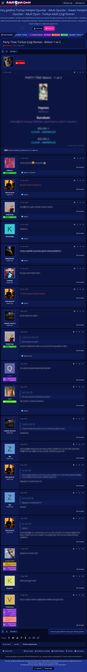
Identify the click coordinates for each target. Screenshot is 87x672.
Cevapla (81, 167)
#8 (83, 289)
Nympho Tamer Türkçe (59, 35)
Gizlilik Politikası (58, 651)
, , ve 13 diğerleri (23, 150)
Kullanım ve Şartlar (43, 651)
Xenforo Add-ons (52, 656)
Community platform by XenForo (23, 656)
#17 (83, 518)
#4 (83, 202)
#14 (83, 444)
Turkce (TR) (8, 651)
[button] (2, 3)
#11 (83, 364)
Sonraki (13, 51)
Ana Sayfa (80, 651)
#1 (83, 72)
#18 (83, 549)
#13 (83, 419)
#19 (83, 576)
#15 (83, 465)
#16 (83, 493)
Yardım (70, 651)
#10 (83, 332)
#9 (83, 311)
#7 (83, 269)
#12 (83, 387)
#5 (83, 224)
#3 (83, 180)
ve (29, 173)
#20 (83, 595)
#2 (83, 158)
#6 (83, 246)
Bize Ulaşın (29, 651)
